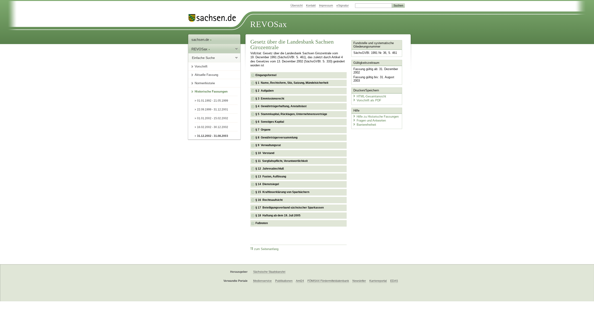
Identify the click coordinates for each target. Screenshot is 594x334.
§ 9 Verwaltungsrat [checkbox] (268, 145)
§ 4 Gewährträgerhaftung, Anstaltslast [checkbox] (281, 106)
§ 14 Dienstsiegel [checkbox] (267, 184)
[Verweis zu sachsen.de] (214, 18)
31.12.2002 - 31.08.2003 (212, 136)
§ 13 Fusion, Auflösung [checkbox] (270, 176)
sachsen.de (200, 40)
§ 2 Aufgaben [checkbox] (264, 90)
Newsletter (359, 281)
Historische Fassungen (211, 91)
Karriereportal (378, 281)
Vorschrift (201, 66)
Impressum (326, 5)
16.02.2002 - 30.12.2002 (212, 127)
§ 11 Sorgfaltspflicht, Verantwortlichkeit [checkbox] (281, 161)
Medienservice (262, 281)
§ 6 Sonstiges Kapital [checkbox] (269, 121)
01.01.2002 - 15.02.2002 (212, 118)
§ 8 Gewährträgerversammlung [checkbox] (276, 137)
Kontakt (311, 5)
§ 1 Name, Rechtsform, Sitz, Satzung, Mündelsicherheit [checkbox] (291, 82)
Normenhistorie (205, 83)
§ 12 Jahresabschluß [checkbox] (269, 168)
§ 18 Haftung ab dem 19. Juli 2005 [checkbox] (277, 215)
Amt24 (300, 281)
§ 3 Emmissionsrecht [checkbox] (269, 98)
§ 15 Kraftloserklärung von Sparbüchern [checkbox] (282, 192)
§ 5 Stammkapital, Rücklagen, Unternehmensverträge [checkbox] (291, 114)
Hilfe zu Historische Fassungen (378, 116)
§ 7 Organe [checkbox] (263, 129)
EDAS (394, 281)
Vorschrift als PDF (369, 100)
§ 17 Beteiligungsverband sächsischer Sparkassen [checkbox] (289, 207)
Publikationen (284, 281)
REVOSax (268, 24)
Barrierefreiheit (366, 124)
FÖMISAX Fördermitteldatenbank (328, 281)
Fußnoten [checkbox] (261, 223)
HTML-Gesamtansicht (371, 96)
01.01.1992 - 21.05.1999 (212, 100)
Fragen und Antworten (371, 120)
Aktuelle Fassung (206, 75)
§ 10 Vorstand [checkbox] (264, 153)
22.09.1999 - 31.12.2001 (212, 109)
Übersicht (297, 5)
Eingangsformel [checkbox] (265, 75)
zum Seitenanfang (266, 249)
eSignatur (342, 5)
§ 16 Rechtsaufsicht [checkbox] (269, 200)
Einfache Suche (203, 58)
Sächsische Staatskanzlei (269, 271)
